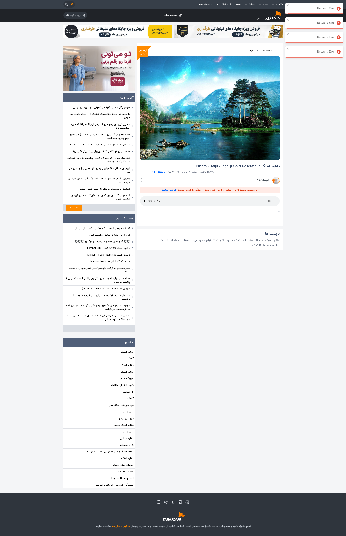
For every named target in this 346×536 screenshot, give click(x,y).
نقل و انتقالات (225, 4)
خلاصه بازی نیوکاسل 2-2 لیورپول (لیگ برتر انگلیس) (101, 151)
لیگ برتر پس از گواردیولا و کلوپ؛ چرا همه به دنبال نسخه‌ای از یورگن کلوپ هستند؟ (98, 159)
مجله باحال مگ (125, 471)
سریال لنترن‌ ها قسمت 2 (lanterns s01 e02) (106, 288)
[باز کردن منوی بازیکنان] (246, 4)
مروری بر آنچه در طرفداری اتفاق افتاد (109, 235)
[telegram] (166, 502)
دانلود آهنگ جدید (124, 425)
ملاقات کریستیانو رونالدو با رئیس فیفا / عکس (104, 189)
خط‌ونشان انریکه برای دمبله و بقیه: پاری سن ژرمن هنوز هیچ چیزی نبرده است (100, 136)
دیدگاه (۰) (159, 172)
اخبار (251, 50)
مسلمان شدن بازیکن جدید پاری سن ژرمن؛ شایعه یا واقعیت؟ (101, 297)
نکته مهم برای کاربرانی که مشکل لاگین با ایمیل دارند (101, 228)
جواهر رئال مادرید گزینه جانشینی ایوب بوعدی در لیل (101, 107)
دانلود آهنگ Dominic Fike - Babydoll (110, 261)
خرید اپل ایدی (126, 418)
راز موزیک (128, 392)
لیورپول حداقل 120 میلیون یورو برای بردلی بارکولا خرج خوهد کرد (98, 170)
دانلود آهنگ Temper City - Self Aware (108, 248)
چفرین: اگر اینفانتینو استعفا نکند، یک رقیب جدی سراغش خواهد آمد (99, 180)
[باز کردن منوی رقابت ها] (273, 4)
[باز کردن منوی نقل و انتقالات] (217, 4)
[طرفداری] (246, 15)
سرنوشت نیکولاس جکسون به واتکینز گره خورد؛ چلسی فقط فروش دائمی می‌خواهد (98, 307)
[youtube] (173, 502)
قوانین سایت (169, 190)
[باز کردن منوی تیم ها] (260, 4)
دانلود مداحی (127, 438)
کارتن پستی (127, 445)
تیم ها (265, 4)
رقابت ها (279, 4)
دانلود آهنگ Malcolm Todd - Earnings (108, 255)
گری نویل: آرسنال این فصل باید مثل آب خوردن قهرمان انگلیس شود (100, 197)
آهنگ (130, 358)
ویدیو (238, 4)
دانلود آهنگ (127, 352)
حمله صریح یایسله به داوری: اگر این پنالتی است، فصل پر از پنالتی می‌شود (98, 280)
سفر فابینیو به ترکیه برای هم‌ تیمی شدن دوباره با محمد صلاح (99, 269)
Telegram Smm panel (121, 478)
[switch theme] (69, 4)
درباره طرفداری (205, 4)
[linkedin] (180, 502)
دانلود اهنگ (127, 458)
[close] (288, 5)
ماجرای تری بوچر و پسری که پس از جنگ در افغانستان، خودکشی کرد (100, 126)
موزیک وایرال (127, 378)
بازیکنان (251, 4)
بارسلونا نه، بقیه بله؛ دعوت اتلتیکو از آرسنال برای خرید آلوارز (100, 115)
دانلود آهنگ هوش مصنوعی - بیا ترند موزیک (110, 451)
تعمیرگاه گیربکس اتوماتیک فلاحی (115, 485)
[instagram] (158, 502)
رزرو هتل (128, 412)
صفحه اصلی (170, 15)
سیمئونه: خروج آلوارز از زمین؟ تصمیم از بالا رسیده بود (100, 145)
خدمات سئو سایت (123, 465)
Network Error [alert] (326, 9)
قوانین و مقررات (121, 526)
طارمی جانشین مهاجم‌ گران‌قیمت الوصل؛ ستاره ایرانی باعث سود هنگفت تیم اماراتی (98, 317)
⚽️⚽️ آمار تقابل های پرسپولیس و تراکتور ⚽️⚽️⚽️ (102, 241)
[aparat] (187, 502)
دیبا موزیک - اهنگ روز (121, 405)
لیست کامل (74, 207)
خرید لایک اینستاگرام (122, 385)
